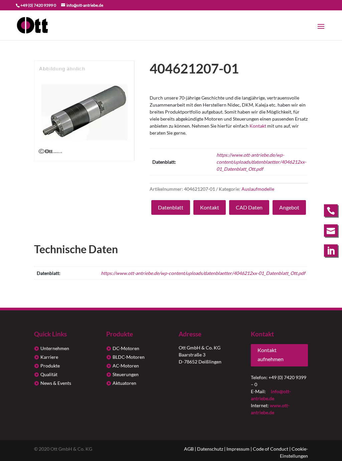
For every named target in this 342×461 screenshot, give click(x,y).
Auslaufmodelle (257, 189)
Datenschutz (210, 449)
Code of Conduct (270, 449)
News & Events (55, 383)
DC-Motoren (126, 348)
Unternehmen (54, 348)
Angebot (289, 207)
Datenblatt (170, 207)
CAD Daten (249, 207)
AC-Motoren (126, 365)
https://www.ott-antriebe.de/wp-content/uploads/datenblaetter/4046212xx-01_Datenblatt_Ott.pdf (261, 162)
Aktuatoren (124, 383)
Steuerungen (126, 374)
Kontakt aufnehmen (271, 354)
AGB (189, 449)
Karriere (49, 357)
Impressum (237, 449)
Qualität (48, 374)
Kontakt (257, 126)
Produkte (50, 365)
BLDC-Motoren (129, 357)
